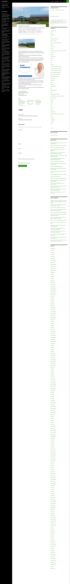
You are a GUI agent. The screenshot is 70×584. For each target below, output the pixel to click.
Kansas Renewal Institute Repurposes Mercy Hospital (58, 205)
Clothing (52, 48)
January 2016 (53, 499)
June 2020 (52, 394)
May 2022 (52, 349)
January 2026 (53, 262)
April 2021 (52, 374)
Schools (52, 109)
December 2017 (53, 453)
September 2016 (53, 483)
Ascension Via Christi (54, 38)
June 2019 (52, 418)
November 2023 (53, 313)
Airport (52, 32)
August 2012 (53, 546)
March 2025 (53, 282)
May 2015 (52, 511)
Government (53, 78)
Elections (52, 54)
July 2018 (52, 440)
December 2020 (53, 382)
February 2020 (53, 402)
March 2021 (53, 376)
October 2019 (53, 410)
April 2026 (52, 256)
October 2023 (53, 315)
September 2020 (53, 388)
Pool (51, 105)
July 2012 (52, 548)
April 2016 (52, 493)
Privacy (64, 1)
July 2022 (52, 345)
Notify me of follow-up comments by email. (26, 158)
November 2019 (53, 408)
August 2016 (53, 485)
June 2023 (52, 323)
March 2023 (53, 329)
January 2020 (53, 404)
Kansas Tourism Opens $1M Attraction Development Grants (58, 210)
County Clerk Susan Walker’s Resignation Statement (58, 218)
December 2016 (53, 477)
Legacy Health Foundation (55, 94)
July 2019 (52, 416)
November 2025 (53, 266)
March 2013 (53, 540)
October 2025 (53, 268)
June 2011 (52, 566)
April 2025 (52, 280)
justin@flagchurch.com (22, 95)
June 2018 (52, 442)
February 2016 (53, 497)
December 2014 (53, 519)
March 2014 (53, 530)
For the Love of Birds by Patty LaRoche (57, 161)
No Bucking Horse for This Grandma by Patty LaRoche (58, 229)
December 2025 (53, 264)
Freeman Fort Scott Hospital (55, 74)
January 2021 (53, 380)
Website (20, 153)
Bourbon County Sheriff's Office (56, 42)
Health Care (53, 80)
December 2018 (53, 430)
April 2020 (52, 398)
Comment (20, 129)
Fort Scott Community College (56, 68)
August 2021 (53, 367)
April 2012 (52, 550)
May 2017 (52, 467)
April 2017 (52, 469)
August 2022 (53, 343)
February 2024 (53, 307)
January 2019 (53, 428)
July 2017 (52, 463)
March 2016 (53, 495)
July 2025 (52, 274)
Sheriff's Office (53, 111)
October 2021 (53, 363)
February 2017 (53, 473)
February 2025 (53, 284)
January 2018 (53, 451)
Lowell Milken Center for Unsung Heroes (57, 96)
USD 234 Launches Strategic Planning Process (6, 54)
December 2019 (53, 406)
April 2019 (52, 422)
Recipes (52, 107)
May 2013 (52, 538)
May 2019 (52, 420)
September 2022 (53, 341)
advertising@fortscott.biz (55, 21)
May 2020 (52, 396)
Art (51, 36)
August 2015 (53, 509)
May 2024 (52, 301)
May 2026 (52, 254)
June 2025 (52, 276)
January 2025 (53, 286)
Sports (52, 115)
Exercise (52, 58)
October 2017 (53, 457)
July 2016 (52, 487)
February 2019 (53, 426)
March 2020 (53, 400)
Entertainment (53, 56)
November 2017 (53, 455)
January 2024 (53, 309)
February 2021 (53, 378)
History (52, 82)
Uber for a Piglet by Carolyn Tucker (59, 207)
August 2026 (53, 248)
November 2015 (53, 503)
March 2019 (53, 424)
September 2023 (53, 317)
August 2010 (53, 568)
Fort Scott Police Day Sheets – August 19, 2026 (58, 174)
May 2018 (52, 444)
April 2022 (52, 351)
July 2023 (52, 321)
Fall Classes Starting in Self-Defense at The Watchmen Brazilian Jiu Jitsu (58, 159)
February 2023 (53, 331)
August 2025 (53, 272)
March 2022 (53, 353)
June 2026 (52, 252)
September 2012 (53, 544)
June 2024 (52, 299)
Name (19, 143)
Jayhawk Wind (53, 86)
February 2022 (53, 355)
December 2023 (53, 311)
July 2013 (52, 534)
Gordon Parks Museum (54, 76)
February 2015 (53, 517)
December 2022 (53, 335)
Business (52, 44)
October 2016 (53, 481)
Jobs (51, 88)
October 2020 (53, 386)
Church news (53, 46)
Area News (52, 34)
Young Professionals (54, 135)
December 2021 (53, 359)
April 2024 (52, 303)
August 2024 (53, 295)
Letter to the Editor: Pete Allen (61, 212)
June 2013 (52, 536)
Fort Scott (52, 64)
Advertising (57, 1)
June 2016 (52, 489)
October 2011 (53, 562)
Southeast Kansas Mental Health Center (57, 113)
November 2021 (53, 361)
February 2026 (53, 260)
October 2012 (53, 542)
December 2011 (53, 558)
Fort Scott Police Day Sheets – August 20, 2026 (58, 145)
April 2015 (52, 513)
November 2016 (53, 479)
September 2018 (53, 436)
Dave (51, 207)
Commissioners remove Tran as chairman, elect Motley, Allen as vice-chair (58, 187)
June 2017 (52, 465)
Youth (52, 123)
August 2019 (53, 414)
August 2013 (53, 532)
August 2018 (53, 438)
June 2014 (52, 528)
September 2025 (53, 270)
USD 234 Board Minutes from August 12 (25, 119)
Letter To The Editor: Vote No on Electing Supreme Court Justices (59, 201)
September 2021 (53, 365)
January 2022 (53, 357)
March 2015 (53, 515)
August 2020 (53, 390)
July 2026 (52, 250)
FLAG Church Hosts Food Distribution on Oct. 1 (30, 101)
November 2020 (53, 384)
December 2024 (53, 288)
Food (51, 62)
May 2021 (52, 372)
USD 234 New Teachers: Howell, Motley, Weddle (38, 101)
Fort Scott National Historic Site (56, 70)
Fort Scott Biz (4, 1)
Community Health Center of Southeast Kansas (58, 50)
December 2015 (53, 501)
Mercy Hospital (53, 98)
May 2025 (52, 278)
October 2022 (53, 339)
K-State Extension (54, 90)
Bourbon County (53, 40)
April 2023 (52, 327)
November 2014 (53, 521)
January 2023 (53, 333)
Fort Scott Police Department (56, 72)
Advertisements (53, 30)
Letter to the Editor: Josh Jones (61, 220)
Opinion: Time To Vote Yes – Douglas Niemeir (6, 87)
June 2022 (52, 347)
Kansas (52, 92)
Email (19, 148)
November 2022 (53, 337)
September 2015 (53, 507)
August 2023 (53, 319)
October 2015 (53, 505)
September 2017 (53, 459)
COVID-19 (52, 52)
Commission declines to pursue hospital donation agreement (6, 84)
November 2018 (53, 432)
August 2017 (53, 461)
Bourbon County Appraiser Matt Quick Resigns (6, 42)
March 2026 (53, 258)
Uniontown (52, 121)
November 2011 (53, 560)
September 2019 (53, 412)
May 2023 (52, 325)
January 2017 (53, 475)
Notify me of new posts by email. (24, 162)
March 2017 (53, 471)
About (52, 1)
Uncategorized (53, 119)
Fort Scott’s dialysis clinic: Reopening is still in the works (6, 80)
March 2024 (53, 305)
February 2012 (53, 554)
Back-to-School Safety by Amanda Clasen (57, 147)
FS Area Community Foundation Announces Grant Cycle (27, 115)
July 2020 (52, 392)
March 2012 (53, 552)
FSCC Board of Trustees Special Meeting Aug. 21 (59, 178)
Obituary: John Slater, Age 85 (55, 176)
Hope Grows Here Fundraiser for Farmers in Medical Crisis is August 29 (58, 190)
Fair (51, 60)
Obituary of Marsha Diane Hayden (56, 166)
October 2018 (53, 434)
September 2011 (53, 564)
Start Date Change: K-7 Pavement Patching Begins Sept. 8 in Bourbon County (58, 153)
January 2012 (53, 556)
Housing (52, 84)
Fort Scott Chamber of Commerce (56, 66)
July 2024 (52, 297)
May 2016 (52, 491)
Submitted (52, 117)
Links (61, 1)
